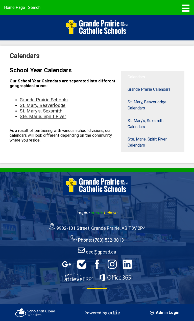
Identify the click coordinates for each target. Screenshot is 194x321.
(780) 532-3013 (108, 240)
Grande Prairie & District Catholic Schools (97, 27)
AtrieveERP (78, 277)
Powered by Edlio (102, 312)
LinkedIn (127, 264)
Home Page (14, 7)
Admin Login (167, 312)
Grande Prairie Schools (44, 100)
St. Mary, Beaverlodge (42, 105)
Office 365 (115, 277)
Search (34, 7)
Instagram (112, 264)
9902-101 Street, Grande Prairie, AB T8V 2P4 (101, 228)
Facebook (97, 264)
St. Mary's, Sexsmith (41, 111)
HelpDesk (82, 264)
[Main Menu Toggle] (185, 8)
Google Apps (67, 264)
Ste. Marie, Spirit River (43, 116)
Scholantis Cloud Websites (35, 312)
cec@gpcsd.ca (101, 252)
